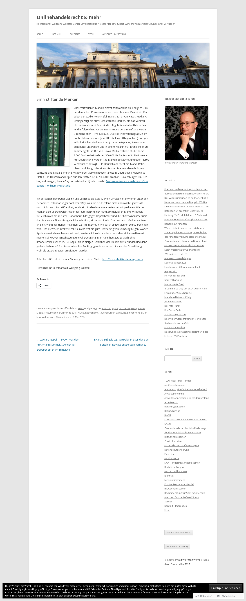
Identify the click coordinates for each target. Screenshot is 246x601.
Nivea (81, 312)
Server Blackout (173, 280)
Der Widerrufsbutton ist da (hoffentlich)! (186, 197)
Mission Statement (174, 480)
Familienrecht (171, 458)
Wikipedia (61, 317)
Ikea (46, 312)
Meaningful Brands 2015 (63, 312)
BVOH (91, 34)
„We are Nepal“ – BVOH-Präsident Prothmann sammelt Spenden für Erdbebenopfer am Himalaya (58, 344)
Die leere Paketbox (174, 327)
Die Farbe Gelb (172, 310)
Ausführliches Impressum (178, 532)
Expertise (75, 34)
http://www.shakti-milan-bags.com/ (122, 259)
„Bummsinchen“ (173, 301)
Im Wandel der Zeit (174, 275)
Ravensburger (107, 312)
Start (40, 34)
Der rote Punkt (172, 305)
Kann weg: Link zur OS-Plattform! (182, 249)
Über (167, 510)
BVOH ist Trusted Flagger (177, 258)
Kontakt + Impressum (114, 34)
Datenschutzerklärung (176, 449)
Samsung (121, 312)
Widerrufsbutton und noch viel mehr (184, 228)
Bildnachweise (172, 410)
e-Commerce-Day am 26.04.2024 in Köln (185, 288)
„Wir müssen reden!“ (175, 254)
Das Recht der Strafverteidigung (181, 445)
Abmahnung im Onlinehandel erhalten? (185, 389)
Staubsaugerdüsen (175, 314)
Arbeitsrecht (171, 402)
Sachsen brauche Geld (176, 323)
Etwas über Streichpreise (178, 292)
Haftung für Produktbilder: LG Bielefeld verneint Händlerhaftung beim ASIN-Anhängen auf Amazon (185, 219)
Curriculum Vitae (173, 441)
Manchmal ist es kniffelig (177, 297)
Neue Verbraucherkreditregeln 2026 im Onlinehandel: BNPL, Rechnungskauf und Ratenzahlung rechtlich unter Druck (186, 206)
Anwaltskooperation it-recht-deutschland (186, 398)
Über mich (56, 34)
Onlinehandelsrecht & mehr (69, 17)
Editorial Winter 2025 (175, 262)
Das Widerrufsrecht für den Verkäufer (185, 318)
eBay (134, 308)
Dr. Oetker (124, 308)
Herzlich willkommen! (175, 471)
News (81, 308)
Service (168, 501)
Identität (168, 475)
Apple (115, 308)
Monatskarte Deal (174, 284)
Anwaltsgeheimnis (174, 393)
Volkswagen (48, 317)
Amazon (106, 308)
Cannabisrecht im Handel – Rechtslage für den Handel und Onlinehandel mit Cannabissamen (185, 432)
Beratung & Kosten (174, 406)
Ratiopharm (91, 312)
